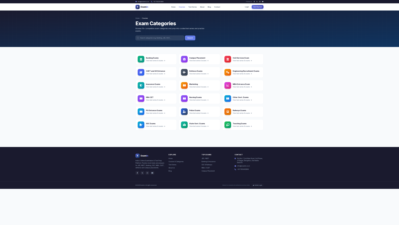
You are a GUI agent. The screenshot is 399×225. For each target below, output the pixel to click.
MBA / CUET (206, 168)
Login (247, 7)
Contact (217, 7)
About (202, 7)
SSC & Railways (207, 165)
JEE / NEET (205, 158)
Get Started (257, 7)
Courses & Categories (176, 161)
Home (173, 7)
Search (190, 38)
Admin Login (258, 185)
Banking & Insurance (209, 161)
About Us (172, 168)
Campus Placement (208, 171)
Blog (209, 7)
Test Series (192, 7)
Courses (182, 7)
